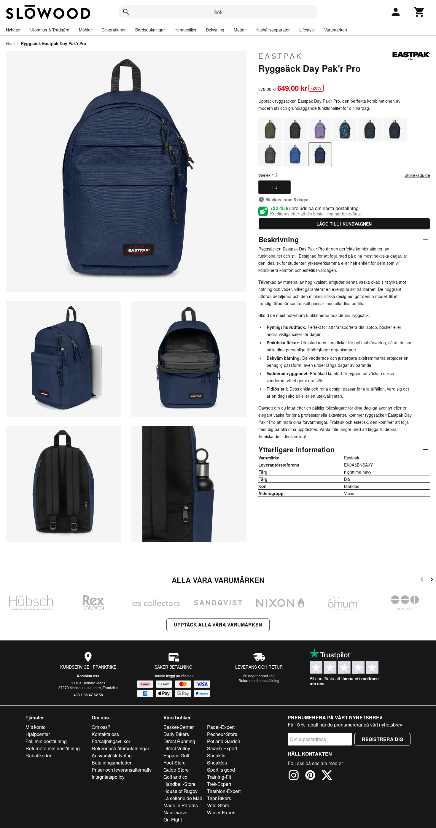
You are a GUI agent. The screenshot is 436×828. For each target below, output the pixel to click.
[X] (327, 776)
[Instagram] (294, 776)
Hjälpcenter (38, 734)
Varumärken (335, 30)
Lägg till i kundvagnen (344, 224)
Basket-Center (178, 727)
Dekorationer (113, 30)
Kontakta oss (88, 675)
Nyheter (13, 30)
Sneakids (217, 762)
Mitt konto (36, 727)
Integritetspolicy (108, 776)
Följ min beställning (46, 741)
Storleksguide (417, 175)
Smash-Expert (222, 748)
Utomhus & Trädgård (49, 30)
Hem (10, 43)
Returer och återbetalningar (120, 748)
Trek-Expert (219, 784)
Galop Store (176, 769)
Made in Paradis (180, 805)
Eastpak (280, 56)
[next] (431, 580)
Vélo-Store (218, 805)
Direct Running (179, 741)
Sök (218, 12)
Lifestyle (307, 30)
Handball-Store (179, 784)
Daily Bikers (176, 734)
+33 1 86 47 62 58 (88, 694)
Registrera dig (382, 739)
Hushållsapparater (272, 30)
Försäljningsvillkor (111, 741)
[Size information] (276, 175)
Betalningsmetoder (111, 762)
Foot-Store (174, 762)
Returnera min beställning (53, 748)
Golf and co (175, 776)
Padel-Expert (221, 727)
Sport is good (221, 769)
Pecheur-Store (222, 734)
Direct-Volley (176, 748)
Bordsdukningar (150, 30)
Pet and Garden (223, 741)
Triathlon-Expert (224, 791)
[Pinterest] (310, 776)
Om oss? (101, 727)
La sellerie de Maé (182, 798)
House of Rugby (180, 791)
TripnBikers (219, 798)
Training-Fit (219, 776)
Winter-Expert (221, 812)
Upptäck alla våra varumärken (218, 624)
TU (274, 187)
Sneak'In (216, 755)
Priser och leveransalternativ (122, 769)
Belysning (215, 30)
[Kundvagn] (419, 12)
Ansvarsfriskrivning (112, 755)
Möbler (85, 30)
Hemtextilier (185, 30)
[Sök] (126, 11)
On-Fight (172, 819)
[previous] (422, 580)
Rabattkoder (38, 755)
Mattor (240, 30)
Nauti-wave (175, 812)
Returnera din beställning (258, 680)
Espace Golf (176, 755)
